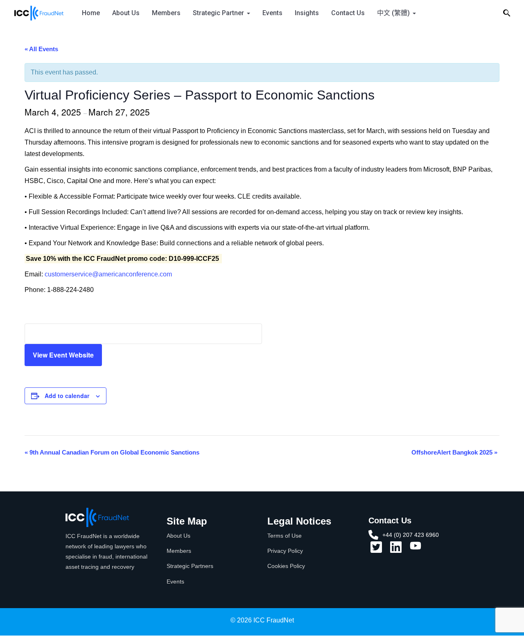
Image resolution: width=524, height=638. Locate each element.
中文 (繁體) (393, 13)
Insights (307, 13)
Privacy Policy (285, 551)
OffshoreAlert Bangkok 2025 (454, 452)
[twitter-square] (376, 550)
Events (272, 13)
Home (91, 13)
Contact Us (348, 13)
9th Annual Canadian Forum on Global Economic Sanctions (112, 452)
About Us (126, 13)
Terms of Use (284, 535)
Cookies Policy (286, 566)
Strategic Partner (218, 13)
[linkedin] (396, 550)
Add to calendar (67, 395)
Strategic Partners (190, 566)
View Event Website (63, 355)
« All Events (41, 48)
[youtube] (415, 549)
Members (166, 13)
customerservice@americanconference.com (108, 274)
